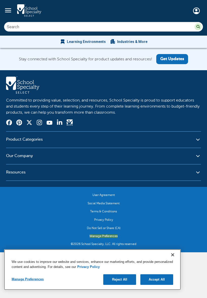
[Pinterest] (19, 123)
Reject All (119, 279)
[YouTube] (49, 123)
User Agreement (103, 195)
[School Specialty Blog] (70, 123)
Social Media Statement (104, 203)
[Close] (172, 254)
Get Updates (172, 59)
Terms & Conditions (103, 211)
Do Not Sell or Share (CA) (103, 228)
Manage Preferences (104, 236)
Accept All (157, 279)
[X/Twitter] (29, 123)
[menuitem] (83, 42)
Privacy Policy (103, 219)
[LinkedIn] (60, 123)
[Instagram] (39, 123)
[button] (198, 26)
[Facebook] (9, 123)
